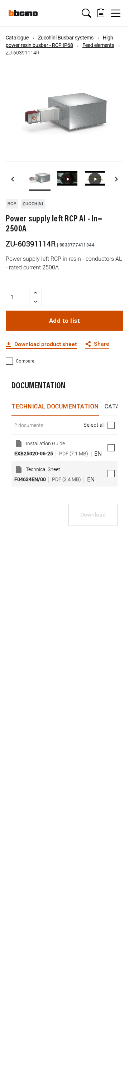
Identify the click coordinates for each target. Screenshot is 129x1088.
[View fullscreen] (111, 150)
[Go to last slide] (13, 179)
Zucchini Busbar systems (66, 37)
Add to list (64, 321)
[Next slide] (116, 179)
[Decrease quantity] (35, 301)
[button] (86, 13)
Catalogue (17, 37)
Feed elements (98, 45)
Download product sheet (45, 344)
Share (101, 344)
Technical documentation (55, 406)
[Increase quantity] (35, 292)
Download (93, 514)
